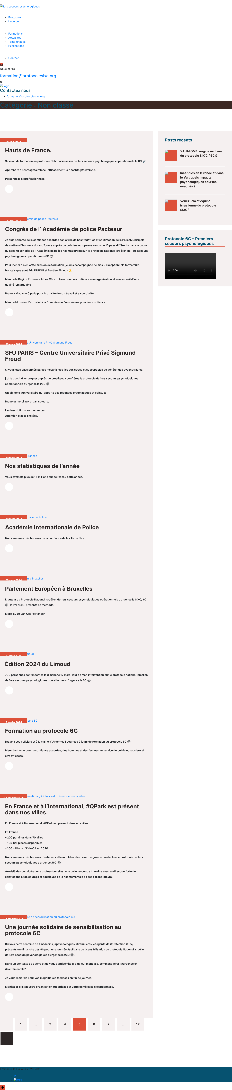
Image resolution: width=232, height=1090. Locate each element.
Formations (15, 33)
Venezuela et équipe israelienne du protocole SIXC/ (198, 205)
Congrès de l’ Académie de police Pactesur (63, 229)
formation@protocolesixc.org (28, 75)
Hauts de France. (28, 150)
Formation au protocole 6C (41, 731)
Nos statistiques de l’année (42, 466)
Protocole (14, 17)
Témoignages (16, 41)
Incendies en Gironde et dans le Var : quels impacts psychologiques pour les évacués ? (202, 179)
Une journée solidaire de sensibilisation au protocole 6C (63, 930)
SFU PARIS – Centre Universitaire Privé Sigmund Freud (70, 356)
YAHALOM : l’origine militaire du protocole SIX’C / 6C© (201, 153)
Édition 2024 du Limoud (37, 664)
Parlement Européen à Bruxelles (49, 589)
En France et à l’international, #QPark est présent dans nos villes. (72, 809)
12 (138, 1024)
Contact (13, 58)
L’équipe (13, 21)
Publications (16, 45)
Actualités (14, 37)
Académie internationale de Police (52, 527)
